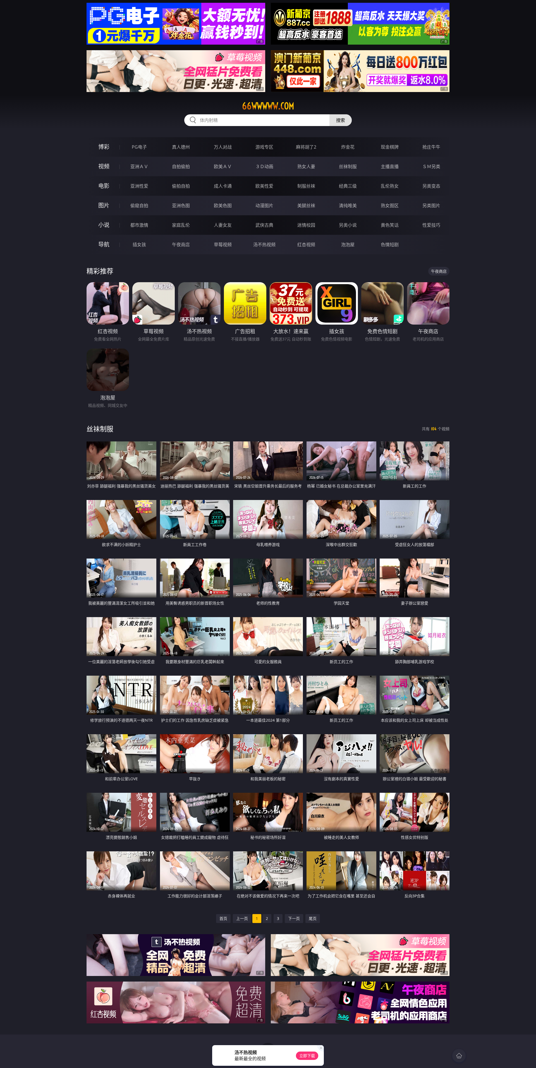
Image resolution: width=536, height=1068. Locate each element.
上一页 (242, 918)
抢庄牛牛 (431, 147)
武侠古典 (264, 225)
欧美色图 (223, 205)
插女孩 (139, 244)
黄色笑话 (390, 225)
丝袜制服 (348, 166)
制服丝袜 (306, 186)
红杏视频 (306, 244)
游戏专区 (264, 147)
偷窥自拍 (139, 205)
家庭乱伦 (181, 225)
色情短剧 (390, 244)
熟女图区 (390, 205)
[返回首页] (459, 1055)
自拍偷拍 (181, 166)
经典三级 (348, 186)
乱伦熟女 (390, 186)
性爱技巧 (431, 225)
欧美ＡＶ (223, 166)
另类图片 (431, 205)
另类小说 (348, 225)
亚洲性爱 (139, 186)
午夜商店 (181, 244)
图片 (103, 205)
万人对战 (223, 147)
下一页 (294, 918)
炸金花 (348, 147)
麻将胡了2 (306, 147)
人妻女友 (223, 225)
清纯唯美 (348, 205)
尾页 (313, 918)
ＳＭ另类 (431, 166)
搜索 (340, 120)
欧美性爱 (264, 186)
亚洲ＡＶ (139, 166)
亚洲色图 (181, 205)
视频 (103, 166)
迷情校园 (306, 225)
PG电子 (139, 147)
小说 (103, 225)
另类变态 (431, 186)
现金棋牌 (390, 147)
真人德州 (181, 147)
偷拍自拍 (181, 186)
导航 (103, 244)
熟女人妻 (306, 166)
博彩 (103, 147)
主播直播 (390, 166)
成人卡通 (223, 186)
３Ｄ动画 (264, 166)
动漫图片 (264, 205)
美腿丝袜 (306, 205)
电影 (103, 186)
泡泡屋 (348, 244)
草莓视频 (223, 244)
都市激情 (139, 225)
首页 (223, 918)
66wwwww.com (268, 106)
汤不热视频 (264, 244)
